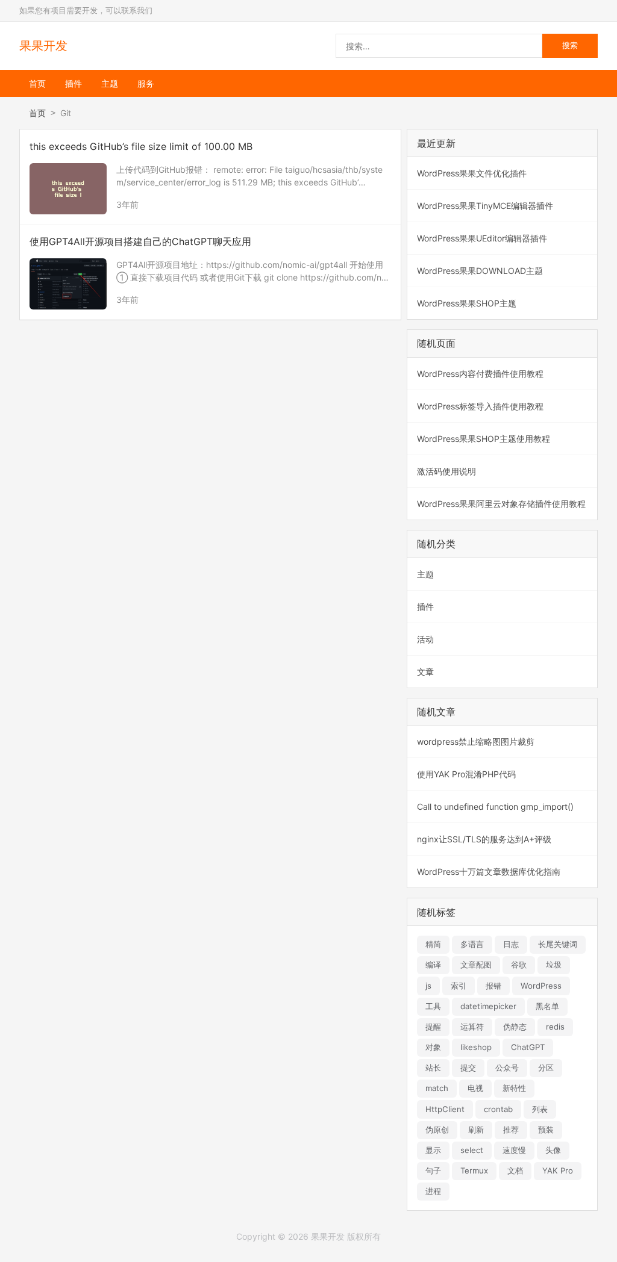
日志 (511, 944)
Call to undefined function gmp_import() (495, 806)
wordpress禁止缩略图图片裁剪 (475, 741)
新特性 (514, 1088)
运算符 (472, 1026)
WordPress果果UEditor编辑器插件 (482, 238)
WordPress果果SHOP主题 (466, 303)
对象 (433, 1047)
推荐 (511, 1129)
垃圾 (554, 964)
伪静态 (515, 1026)
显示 (433, 1150)
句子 (433, 1170)
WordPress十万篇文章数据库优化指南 (488, 871)
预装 (546, 1129)
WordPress (541, 985)
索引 (458, 985)
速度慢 (514, 1150)
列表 (540, 1109)
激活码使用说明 (446, 471)
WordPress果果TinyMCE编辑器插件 (485, 205)
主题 (109, 83)
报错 (493, 985)
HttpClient (445, 1109)
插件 (73, 83)
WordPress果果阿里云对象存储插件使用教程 (501, 504)
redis (555, 1026)
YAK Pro (557, 1170)
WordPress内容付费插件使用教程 (480, 373)
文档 (515, 1170)
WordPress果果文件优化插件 (472, 173)
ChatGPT (528, 1047)
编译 (433, 964)
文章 (425, 672)
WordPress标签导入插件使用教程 (480, 406)
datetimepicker (488, 1006)
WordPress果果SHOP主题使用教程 (483, 439)
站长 (433, 1067)
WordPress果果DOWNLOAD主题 (480, 271)
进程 (433, 1191)
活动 (425, 639)
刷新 (476, 1129)
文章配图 (476, 964)
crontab (498, 1109)
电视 (475, 1088)
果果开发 (43, 45)
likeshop (476, 1047)
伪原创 (437, 1129)
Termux (474, 1170)
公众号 (507, 1067)
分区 (546, 1067)
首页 (37, 83)
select (471, 1150)
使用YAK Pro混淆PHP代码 (466, 774)
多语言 (472, 944)
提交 (468, 1067)
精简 (433, 944)
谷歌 (519, 964)
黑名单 (547, 1006)
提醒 (433, 1026)
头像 (553, 1150)
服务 (145, 83)
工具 (433, 1006)
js (428, 985)
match (436, 1088)
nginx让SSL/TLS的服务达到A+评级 (484, 839)
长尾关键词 (557, 944)
